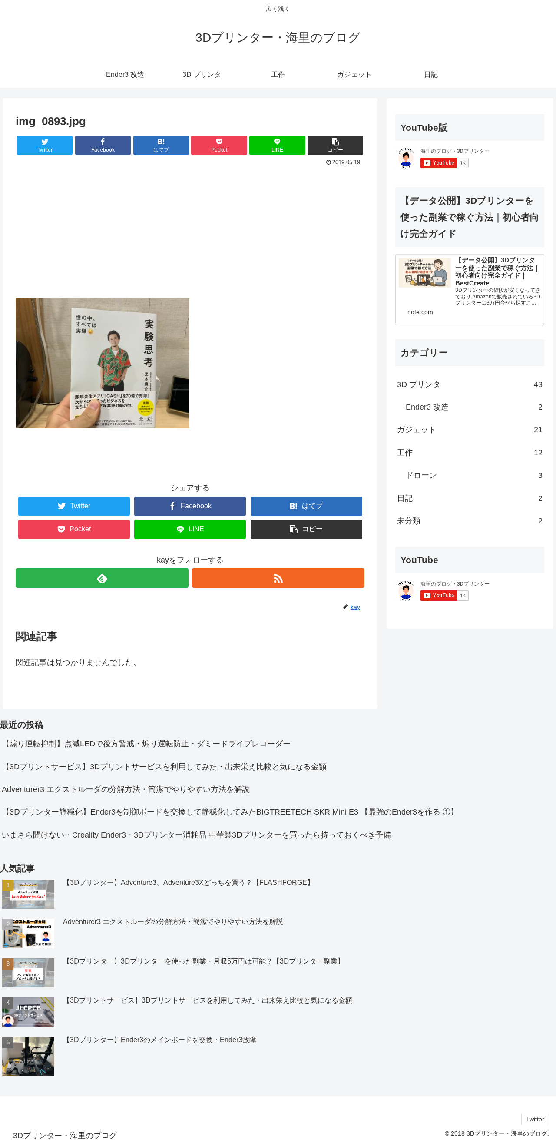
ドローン (474, 475)
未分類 (470, 521)
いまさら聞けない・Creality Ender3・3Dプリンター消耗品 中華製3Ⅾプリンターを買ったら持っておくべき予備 (196, 835)
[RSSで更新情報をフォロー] (278, 578)
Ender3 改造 (474, 407)
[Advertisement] (190, 234)
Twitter (535, 1119)
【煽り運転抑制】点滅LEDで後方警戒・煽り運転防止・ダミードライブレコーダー (146, 743)
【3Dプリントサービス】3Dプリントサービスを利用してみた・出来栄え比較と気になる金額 (164, 766)
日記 (470, 498)
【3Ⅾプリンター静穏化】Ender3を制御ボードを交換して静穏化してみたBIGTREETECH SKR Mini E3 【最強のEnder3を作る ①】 (230, 812)
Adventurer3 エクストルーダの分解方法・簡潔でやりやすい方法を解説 (126, 789)
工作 (470, 452)
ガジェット (470, 429)
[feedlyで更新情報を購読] (102, 578)
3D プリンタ (470, 384)
